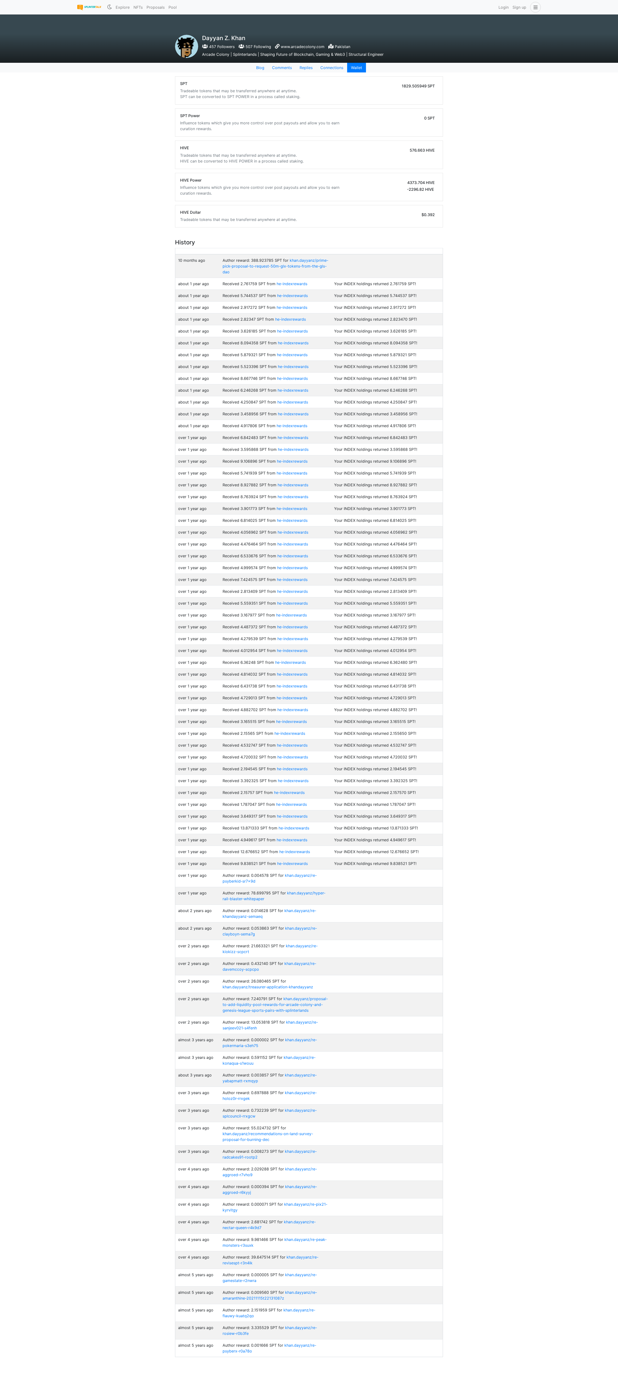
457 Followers (221, 46)
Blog (260, 67)
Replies (306, 67)
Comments (282, 67)
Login (504, 7)
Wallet (356, 67)
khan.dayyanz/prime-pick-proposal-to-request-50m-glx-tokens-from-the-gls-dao (275, 266)
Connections (331, 67)
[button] (534, 7)
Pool (173, 7)
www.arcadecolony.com (302, 46)
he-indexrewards (292, 283)
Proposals (156, 7)
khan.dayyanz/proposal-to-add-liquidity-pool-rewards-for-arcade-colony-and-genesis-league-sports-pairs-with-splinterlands (275, 1004)
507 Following (257, 46)
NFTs (138, 7)
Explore (123, 7)
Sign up (519, 7)
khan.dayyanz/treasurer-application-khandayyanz (268, 986)
